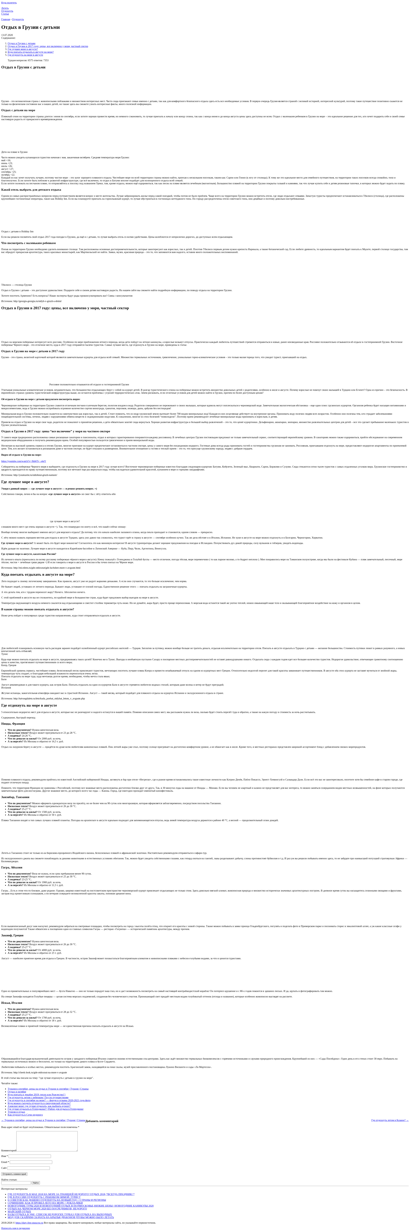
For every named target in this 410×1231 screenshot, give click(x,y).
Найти (36, 1183)
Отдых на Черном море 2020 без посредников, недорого (47, 1208)
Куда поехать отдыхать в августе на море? (31, 52)
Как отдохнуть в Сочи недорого (25, 1114)
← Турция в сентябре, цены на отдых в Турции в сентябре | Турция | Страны (43, 1120)
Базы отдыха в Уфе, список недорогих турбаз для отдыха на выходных (60, 1214)
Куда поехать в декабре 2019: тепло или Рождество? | (37, 1094)
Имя (4, 1156)
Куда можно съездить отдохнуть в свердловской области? (39, 1103)
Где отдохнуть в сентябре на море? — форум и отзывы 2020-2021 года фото (49, 1100)
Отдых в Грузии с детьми (21, 43)
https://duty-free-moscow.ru (29, 1222)
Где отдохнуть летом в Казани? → (390, 1120)
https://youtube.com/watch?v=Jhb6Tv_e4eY (23, 461)
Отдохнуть (7, 11)
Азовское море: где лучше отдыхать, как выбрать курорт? (39, 1106)
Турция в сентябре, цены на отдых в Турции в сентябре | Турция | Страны (48, 1088)
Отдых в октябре (17, 1091)
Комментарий (8, 1150)
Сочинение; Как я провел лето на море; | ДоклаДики (45, 1203)
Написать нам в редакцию (15, 1228)
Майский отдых (19, 1211)
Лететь (5, 8)
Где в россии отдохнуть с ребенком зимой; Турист (44, 1197)
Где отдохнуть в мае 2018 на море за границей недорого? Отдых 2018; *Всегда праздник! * (71, 1194)
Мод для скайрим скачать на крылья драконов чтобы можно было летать (61, 1217)
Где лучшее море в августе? (23, 49)
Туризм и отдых (16, 1112)
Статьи (5, 13)
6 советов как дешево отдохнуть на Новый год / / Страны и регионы (57, 1200)
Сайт (4, 1168)
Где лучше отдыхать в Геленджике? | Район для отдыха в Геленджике (45, 1109)
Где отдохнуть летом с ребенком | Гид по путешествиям (38, 1097)
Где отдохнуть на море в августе (25, 55)
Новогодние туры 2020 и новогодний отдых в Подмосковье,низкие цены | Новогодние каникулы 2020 (81, 1205)
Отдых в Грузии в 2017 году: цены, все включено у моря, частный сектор (48, 46)
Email (5, 1162)
